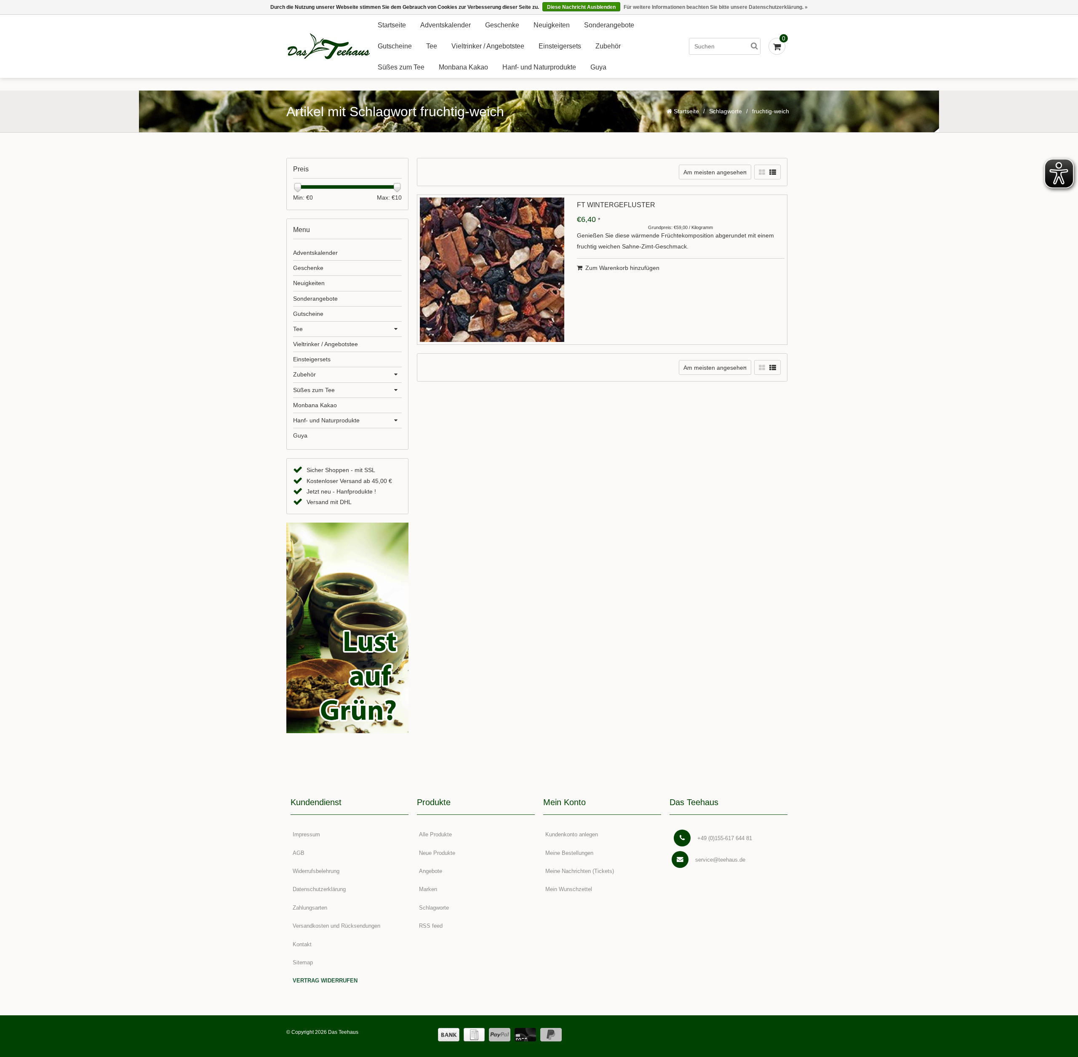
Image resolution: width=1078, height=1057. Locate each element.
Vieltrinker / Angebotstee (487, 46)
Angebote (430, 871)
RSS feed (431, 926)
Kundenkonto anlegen (571, 834)
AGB (298, 853)
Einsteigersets (560, 46)
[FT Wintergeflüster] (492, 270)
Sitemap (303, 962)
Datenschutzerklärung (319, 889)
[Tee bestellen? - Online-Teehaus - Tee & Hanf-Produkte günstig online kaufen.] (328, 46)
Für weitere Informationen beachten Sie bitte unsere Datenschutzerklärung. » (716, 7)
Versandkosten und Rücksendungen (336, 926)
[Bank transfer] (448, 1034)
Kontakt (302, 944)
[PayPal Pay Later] (551, 1034)
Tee (431, 46)
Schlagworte (725, 111)
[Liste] (772, 172)
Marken (428, 889)
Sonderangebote (609, 25)
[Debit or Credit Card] (525, 1034)
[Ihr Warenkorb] (776, 46)
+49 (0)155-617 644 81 (724, 838)
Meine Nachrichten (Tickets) (579, 871)
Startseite (392, 25)
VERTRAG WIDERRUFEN (325, 980)
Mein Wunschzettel (568, 889)
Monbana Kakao (463, 67)
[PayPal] (499, 1034)
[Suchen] (754, 46)
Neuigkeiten (552, 25)
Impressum (306, 834)
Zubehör (608, 46)
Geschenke (502, 25)
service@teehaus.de (720, 860)
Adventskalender (445, 25)
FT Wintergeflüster (616, 205)
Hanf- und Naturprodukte (539, 67)
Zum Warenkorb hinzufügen (622, 267)
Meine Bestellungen (569, 853)
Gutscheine (395, 46)
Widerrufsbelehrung (316, 871)
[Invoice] (474, 1034)
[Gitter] (762, 172)
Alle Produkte (435, 834)
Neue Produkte (437, 853)
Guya (598, 67)
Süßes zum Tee (401, 67)
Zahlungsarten (310, 908)
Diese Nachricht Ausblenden (581, 7)
